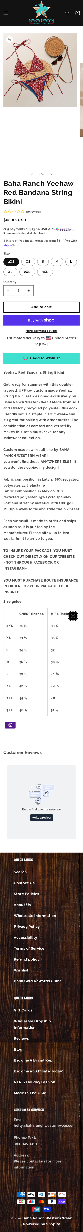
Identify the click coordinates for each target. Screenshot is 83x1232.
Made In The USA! (30, 1093)
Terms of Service (29, 948)
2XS (11, 261)
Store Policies (26, 894)
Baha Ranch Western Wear (47, 1218)
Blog (18, 1049)
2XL (27, 272)
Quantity (9, 282)
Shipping (9, 233)
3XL (45, 272)
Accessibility (25, 937)
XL (10, 272)
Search (20, 872)
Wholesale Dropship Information (32, 1024)
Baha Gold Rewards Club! (37, 981)
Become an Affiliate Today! (38, 1071)
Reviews (21, 1038)
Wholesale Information (35, 916)
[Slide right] (51, 174)
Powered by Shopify (41, 1224)
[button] (5, 13)
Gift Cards (23, 1010)
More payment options (41, 330)
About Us (22, 905)
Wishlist (21, 970)
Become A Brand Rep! (34, 1060)
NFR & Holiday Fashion (34, 1082)
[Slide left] (32, 174)
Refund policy (26, 959)
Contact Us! (25, 883)
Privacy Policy (27, 926)
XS (28, 261)
